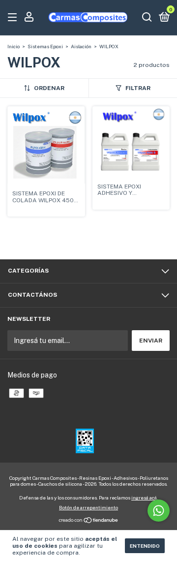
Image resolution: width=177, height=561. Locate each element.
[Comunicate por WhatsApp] (159, 510)
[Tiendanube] (88, 521)
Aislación (81, 46)
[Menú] (14, 17)
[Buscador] (147, 17)
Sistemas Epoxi (45, 46)
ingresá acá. (144, 497)
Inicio (13, 46)
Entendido (145, 546)
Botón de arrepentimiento (88, 507)
